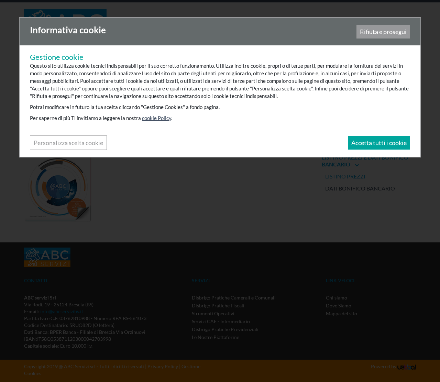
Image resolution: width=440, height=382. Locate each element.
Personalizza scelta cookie (68, 142)
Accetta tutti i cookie (379, 142)
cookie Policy (156, 118)
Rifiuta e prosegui (383, 31)
